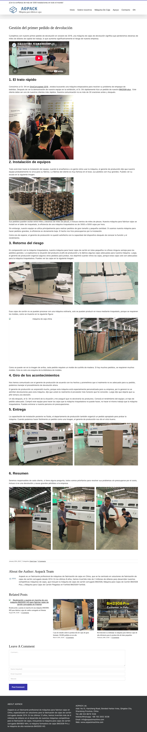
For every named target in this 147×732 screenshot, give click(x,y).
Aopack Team (44, 571)
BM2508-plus (125, 89)
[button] (10, 283)
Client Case (33, 561)
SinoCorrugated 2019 (39, 87)
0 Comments (42, 561)
